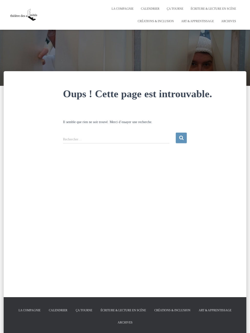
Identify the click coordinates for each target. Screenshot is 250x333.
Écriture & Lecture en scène (213, 8)
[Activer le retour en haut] (240, 323)
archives (228, 21)
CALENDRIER (150, 8)
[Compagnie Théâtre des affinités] (24, 15)
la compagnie (123, 8)
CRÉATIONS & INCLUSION (156, 21)
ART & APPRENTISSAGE (197, 21)
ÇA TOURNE (175, 8)
